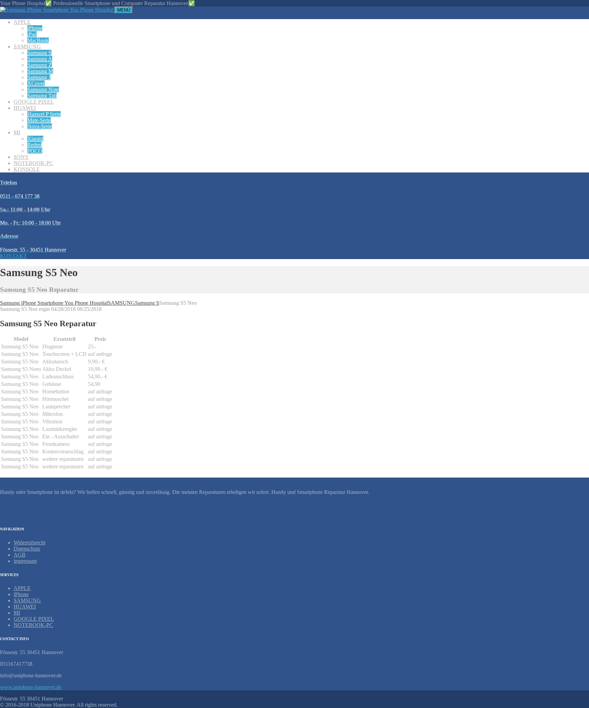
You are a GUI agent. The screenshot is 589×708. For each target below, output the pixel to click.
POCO (34, 151)
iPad (32, 34)
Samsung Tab (42, 96)
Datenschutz (27, 549)
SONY (21, 157)
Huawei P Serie (44, 114)
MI (17, 132)
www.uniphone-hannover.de (30, 687)
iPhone (34, 28)
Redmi (34, 145)
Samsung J (38, 77)
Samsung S (39, 53)
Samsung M (40, 71)
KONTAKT (13, 256)
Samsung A (39, 59)
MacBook (38, 40)
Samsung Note (43, 89)
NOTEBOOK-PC (33, 163)
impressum (25, 561)
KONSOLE (27, 169)
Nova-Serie (39, 126)
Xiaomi (35, 138)
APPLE (22, 22)
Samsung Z (39, 65)
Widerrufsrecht (29, 542)
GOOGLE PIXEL (34, 102)
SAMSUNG (27, 46)
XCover (36, 83)
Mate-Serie (39, 120)
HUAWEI (25, 108)
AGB (20, 555)
